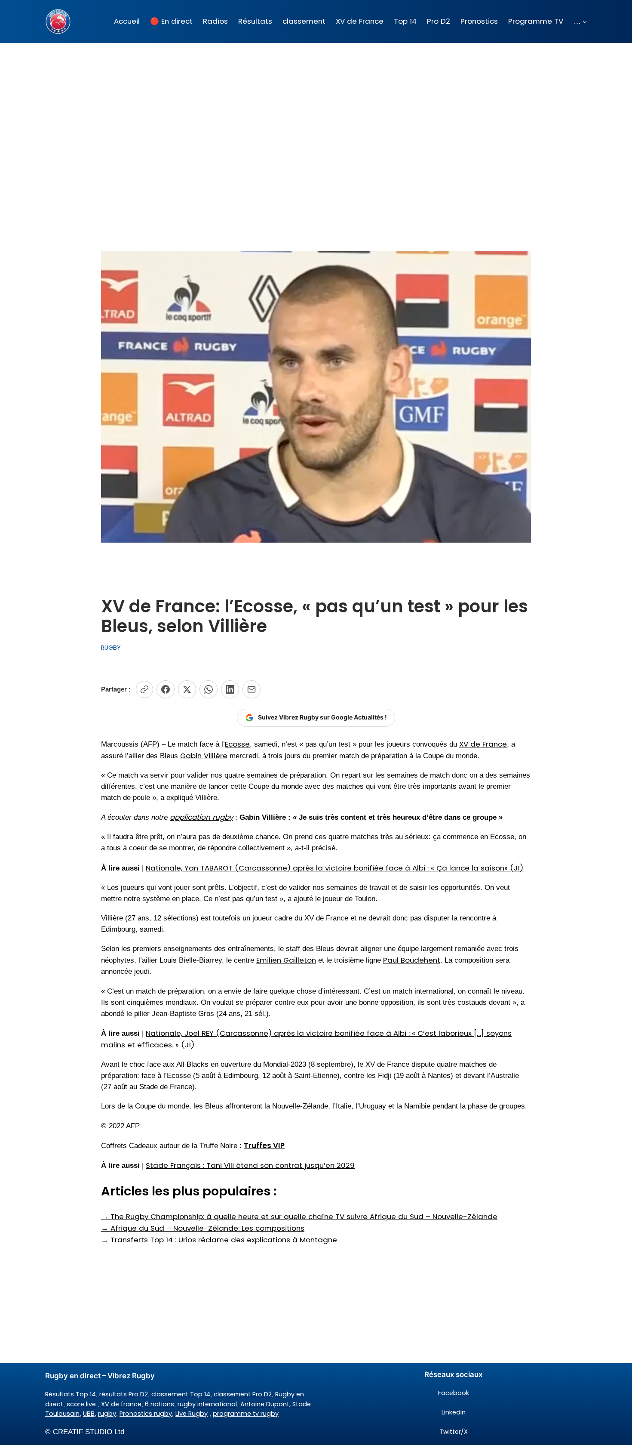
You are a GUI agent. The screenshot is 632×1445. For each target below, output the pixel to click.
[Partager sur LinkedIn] (230, 689)
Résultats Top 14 (70, 1394)
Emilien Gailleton (286, 960)
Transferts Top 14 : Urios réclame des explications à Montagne (219, 1240)
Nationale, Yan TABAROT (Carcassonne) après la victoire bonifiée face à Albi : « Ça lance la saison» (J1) (334, 868)
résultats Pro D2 (123, 1394)
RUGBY (111, 647)
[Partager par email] (251, 689)
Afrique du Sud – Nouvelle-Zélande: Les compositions (202, 1228)
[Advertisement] (316, 111)
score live (81, 1404)
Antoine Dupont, (265, 1404)
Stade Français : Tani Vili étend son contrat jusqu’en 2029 (250, 1165)
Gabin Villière (203, 755)
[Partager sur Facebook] (165, 689)
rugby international (207, 1404)
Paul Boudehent (411, 960)
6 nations (159, 1404)
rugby (107, 1413)
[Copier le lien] (144, 689)
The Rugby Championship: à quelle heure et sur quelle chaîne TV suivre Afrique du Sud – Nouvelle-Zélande (299, 1216)
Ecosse (237, 744)
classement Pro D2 (243, 1394)
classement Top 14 (180, 1394)
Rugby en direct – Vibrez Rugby (100, 1375)
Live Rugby (191, 1413)
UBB (89, 1413)
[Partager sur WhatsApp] (208, 689)
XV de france (121, 1404)
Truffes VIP (264, 1145)
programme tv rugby (246, 1413)
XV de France (483, 744)
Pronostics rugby (146, 1413)
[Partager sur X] (187, 689)
